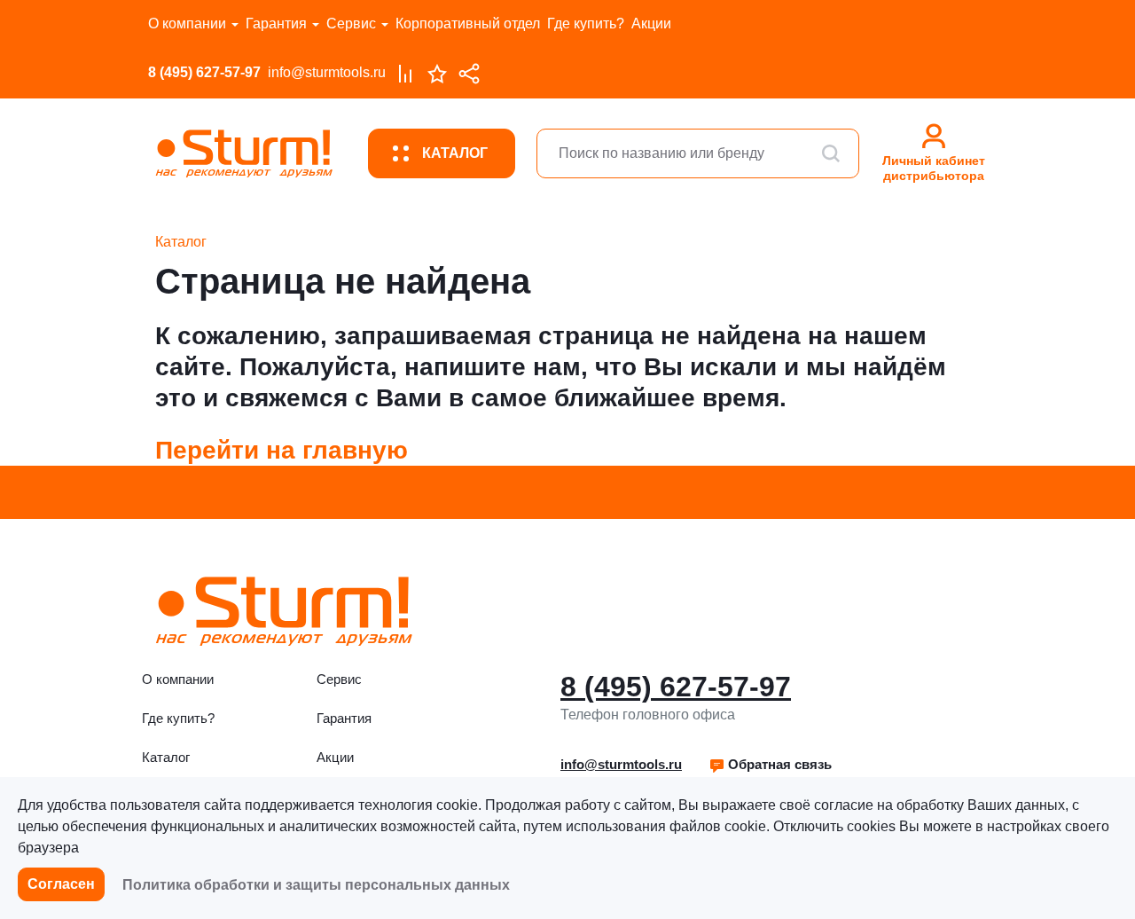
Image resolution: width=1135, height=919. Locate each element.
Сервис (351, 23)
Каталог (166, 757)
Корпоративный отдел (467, 23)
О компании (187, 23)
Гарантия (276, 23)
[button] (770, 765)
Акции (651, 23)
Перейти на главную (281, 450)
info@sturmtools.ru (327, 72)
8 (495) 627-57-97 (204, 72)
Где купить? (585, 23)
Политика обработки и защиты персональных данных (316, 884)
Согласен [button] (61, 884)
